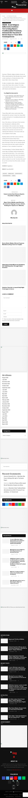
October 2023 (5, 408)
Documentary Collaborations (14, 2)
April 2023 (4, 420)
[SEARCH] (24, 466)
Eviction (5, 173)
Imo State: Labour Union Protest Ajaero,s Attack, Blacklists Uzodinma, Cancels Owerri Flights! (17, 700)
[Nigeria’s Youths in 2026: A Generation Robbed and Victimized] (5, 573)
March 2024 (5, 397)
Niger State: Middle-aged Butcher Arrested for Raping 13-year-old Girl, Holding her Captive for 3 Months (14, 204)
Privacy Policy (18, 796)
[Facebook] (3, 778)
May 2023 (4, 418)
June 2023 (4, 416)
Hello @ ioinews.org (16, 769)
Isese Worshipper (6, 175)
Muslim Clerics (18, 173)
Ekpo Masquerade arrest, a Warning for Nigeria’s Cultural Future (17, 582)
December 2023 (6, 403)
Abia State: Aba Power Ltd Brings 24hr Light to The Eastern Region (14, 478)
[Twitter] (7, 778)
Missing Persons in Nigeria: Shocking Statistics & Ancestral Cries (14, 100)
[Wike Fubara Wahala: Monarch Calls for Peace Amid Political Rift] (4, 709)
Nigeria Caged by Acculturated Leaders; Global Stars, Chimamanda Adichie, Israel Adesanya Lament (18, 657)
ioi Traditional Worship (7, 22)
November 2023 (6, 406)
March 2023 (5, 422)
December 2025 (6, 381)
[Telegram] (19, 778)
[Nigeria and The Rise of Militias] (4, 641)
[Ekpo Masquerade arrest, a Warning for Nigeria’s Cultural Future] (5, 582)
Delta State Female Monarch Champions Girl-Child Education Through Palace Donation (13, 266)
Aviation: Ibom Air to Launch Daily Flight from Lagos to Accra (13, 288)
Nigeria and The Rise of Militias (16, 639)
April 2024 (4, 395)
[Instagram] (11, 778)
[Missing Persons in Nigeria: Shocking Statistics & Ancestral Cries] (5, 551)
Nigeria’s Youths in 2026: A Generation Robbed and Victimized (14, 108)
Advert (6, 1)
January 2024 (5, 401)
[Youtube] (15, 778)
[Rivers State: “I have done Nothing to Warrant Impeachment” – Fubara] (4, 717)
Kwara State (11, 173)
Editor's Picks (5, 635)
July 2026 (4, 379)
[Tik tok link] (14, 5)
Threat (13, 175)
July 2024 (4, 389)
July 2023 (4, 414)
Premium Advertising (13, 794)
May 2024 (4, 393)
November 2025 (6, 383)
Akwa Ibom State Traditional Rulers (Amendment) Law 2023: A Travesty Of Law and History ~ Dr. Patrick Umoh (14, 490)
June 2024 (4, 391)
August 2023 (5, 412)
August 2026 (5, 377)
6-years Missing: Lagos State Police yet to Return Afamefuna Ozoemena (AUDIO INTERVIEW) (15, 97)
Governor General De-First (10, 476)
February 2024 (5, 399)
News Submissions (24, 2)
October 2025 (5, 385)
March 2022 (5, 424)
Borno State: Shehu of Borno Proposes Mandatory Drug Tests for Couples (13, 244)
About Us (2, 2)
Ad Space (21, 794)
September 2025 (6, 387)
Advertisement (5, 722)
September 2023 (6, 410)
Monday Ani (5, 38)
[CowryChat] (13, 787)
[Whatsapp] (23, 778)
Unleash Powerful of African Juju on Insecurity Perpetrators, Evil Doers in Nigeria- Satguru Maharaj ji (18, 648)
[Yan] (17, 783)
